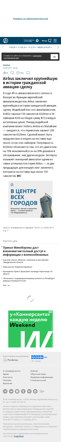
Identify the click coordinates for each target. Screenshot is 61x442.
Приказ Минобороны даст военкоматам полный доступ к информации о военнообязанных (25, 251)
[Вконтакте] (11, 391)
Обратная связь (38, 374)
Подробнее (19, 436)
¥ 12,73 (32, 47)
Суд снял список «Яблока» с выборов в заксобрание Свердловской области (26, 261)
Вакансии (7, 383)
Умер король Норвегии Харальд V (17, 266)
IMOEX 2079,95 (44, 47)
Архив (6, 374)
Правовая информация (41, 377)
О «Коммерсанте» (12, 371)
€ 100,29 (22, 47)
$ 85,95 (12, 47)
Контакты (8, 377)
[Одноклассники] (23, 391)
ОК (54, 56)
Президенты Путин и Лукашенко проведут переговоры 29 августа (27, 272)
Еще (4, 285)
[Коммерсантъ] (5, 40)
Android (34, 371)
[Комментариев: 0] (12, 73)
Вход (44, 40)
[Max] (35, 391)
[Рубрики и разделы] (55, 40)
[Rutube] (29, 391)
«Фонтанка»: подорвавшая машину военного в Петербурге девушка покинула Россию (29, 279)
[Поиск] (50, 40)
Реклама (7, 380)
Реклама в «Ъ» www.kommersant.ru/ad (30, 18)
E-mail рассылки (38, 380)
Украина (6, 65)
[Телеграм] (5, 391)
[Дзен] (17, 391)
